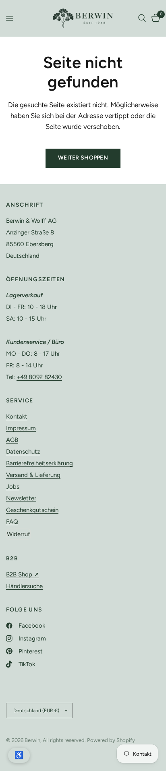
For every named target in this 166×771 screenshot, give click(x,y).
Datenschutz (23, 451)
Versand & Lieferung (33, 475)
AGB (12, 440)
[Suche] (142, 18)
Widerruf (18, 534)
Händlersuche (24, 586)
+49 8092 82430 (39, 377)
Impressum (21, 428)
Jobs (12, 486)
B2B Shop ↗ (22, 574)
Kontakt (16, 416)
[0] (154, 18)
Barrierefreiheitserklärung (39, 463)
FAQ (12, 521)
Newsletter (21, 498)
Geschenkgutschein (32, 510)
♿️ (19, 755)
